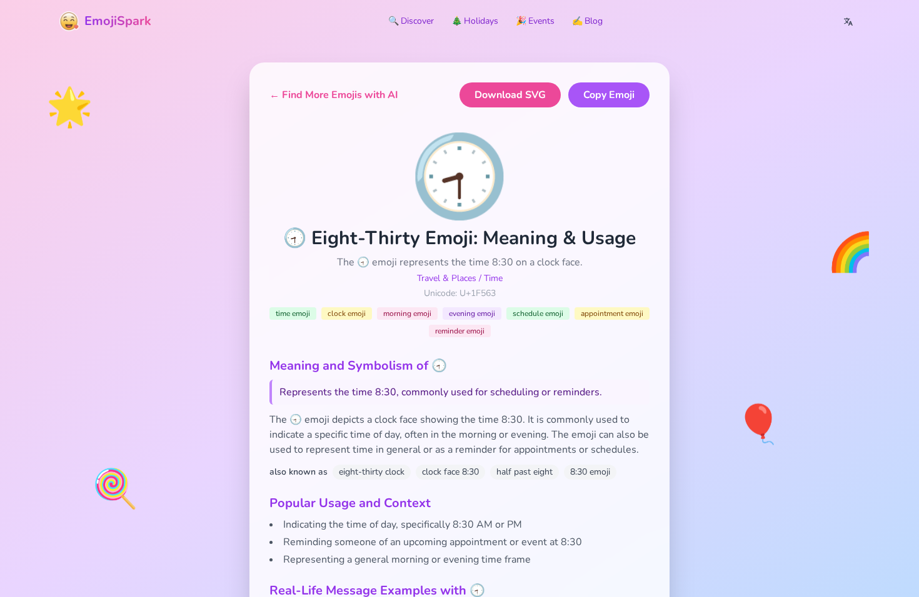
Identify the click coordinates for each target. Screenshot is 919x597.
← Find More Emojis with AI (333, 95)
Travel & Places (446, 278)
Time (493, 278)
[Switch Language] (848, 21)
